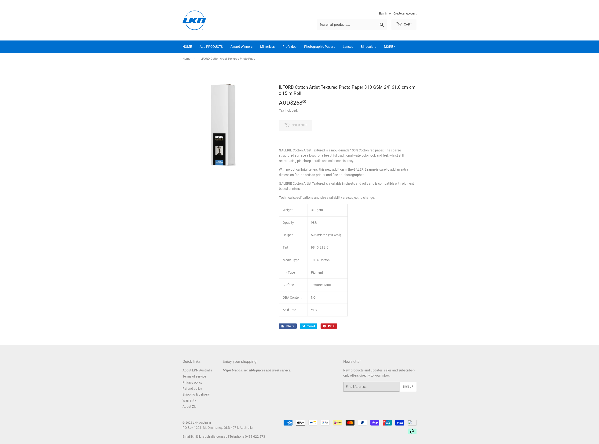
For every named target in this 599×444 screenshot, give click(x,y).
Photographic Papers (319, 46)
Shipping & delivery (196, 394)
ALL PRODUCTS (211, 46)
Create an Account (405, 13)
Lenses (348, 46)
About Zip (190, 406)
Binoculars (368, 46)
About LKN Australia (197, 370)
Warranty (189, 400)
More (388, 46)
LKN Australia (202, 422)
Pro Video (289, 46)
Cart (407, 24)
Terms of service (194, 376)
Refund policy (192, 388)
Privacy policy (192, 382)
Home (186, 58)
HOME (187, 46)
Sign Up (408, 386)
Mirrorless (267, 46)
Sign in (383, 13)
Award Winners (241, 46)
